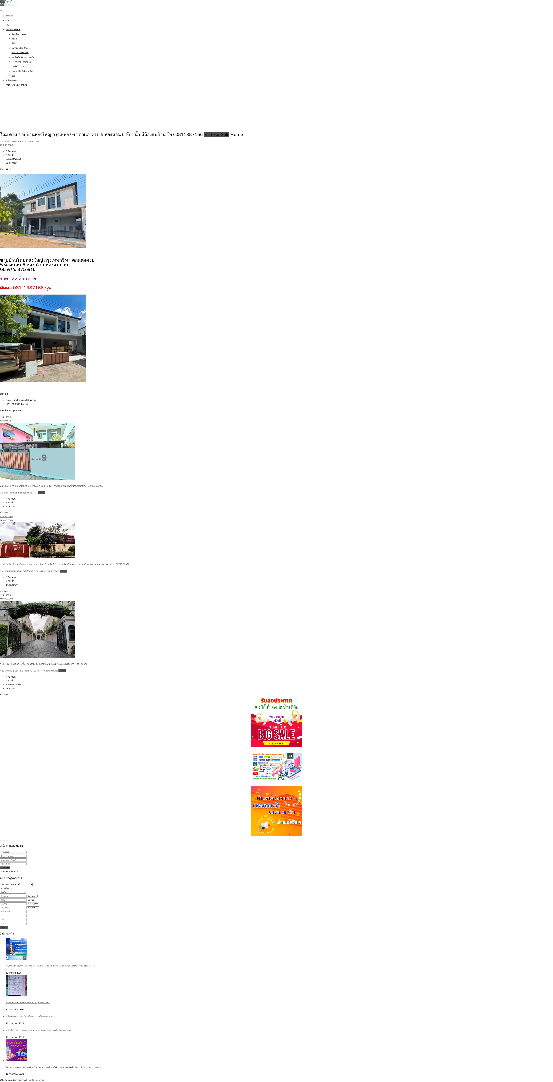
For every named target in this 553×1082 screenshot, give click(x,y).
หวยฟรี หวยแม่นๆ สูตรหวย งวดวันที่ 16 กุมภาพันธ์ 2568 (28, 1003)
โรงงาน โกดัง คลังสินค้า (21, 62)
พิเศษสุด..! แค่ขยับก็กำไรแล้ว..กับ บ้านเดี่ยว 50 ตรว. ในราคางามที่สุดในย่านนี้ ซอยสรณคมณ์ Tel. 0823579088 (51, 486)
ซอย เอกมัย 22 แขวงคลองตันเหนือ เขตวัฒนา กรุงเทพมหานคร (29, 670)
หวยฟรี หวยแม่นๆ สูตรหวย (16, 85)
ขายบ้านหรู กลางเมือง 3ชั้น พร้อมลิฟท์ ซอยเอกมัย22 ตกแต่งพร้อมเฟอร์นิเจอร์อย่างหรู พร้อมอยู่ (44, 664)
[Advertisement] (276, 109)
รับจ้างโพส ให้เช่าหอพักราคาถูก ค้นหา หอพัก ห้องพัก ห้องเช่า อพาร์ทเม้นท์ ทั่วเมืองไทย (38, 1030)
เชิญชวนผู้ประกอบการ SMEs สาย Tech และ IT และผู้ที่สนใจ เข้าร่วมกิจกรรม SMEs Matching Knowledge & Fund (50, 966)
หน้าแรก (9, 16)
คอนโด (14, 39)
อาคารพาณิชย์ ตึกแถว (21, 48)
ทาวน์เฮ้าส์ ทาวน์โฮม (20, 53)
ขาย (7, 20)
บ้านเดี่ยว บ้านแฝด (19, 34)
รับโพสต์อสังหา (12, 80)
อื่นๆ (13, 76)
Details (41, 492)
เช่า (7, 25)
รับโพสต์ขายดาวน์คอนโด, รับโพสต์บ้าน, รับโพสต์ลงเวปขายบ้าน (31, 1016)
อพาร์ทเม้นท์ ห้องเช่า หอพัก (23, 57)
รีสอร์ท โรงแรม (18, 66)
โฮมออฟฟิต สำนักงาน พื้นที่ (23, 71)
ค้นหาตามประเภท (13, 30)
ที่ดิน (13, 43)
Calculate (5, 868)
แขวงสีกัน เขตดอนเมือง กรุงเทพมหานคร (19, 492)
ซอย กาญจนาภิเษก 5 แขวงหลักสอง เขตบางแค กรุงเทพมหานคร (29, 571)
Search (4, 927)
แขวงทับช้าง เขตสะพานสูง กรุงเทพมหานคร (20, 141)
